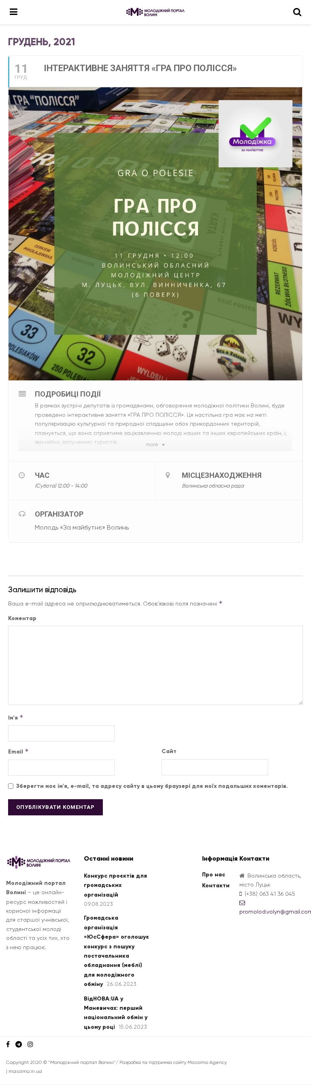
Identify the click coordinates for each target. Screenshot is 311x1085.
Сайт (169, 751)
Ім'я (15, 717)
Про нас (213, 874)
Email (18, 751)
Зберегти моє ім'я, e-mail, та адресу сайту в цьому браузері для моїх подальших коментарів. (152, 786)
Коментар (22, 618)
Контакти (216, 885)
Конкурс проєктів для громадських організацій (115, 885)
